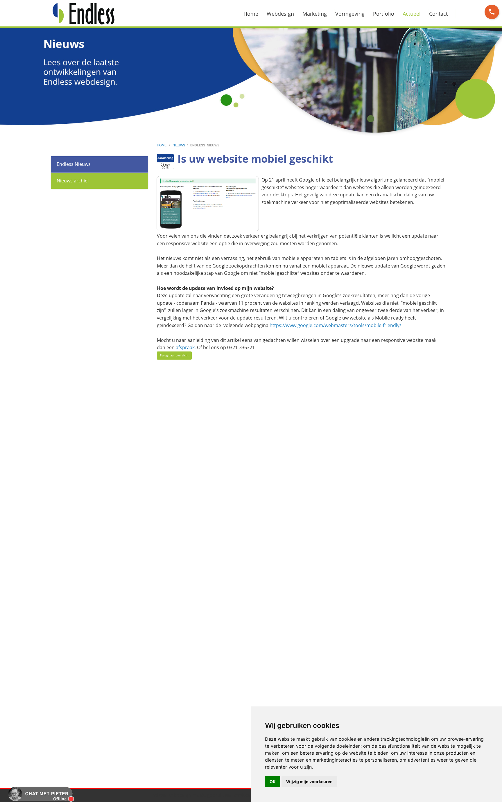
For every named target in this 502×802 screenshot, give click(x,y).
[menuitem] (254, 13)
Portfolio (383, 13)
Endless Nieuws (74, 164)
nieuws (179, 145)
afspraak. (186, 347)
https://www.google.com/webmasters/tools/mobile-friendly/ (335, 325)
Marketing (314, 13)
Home (250, 13)
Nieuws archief (73, 180)
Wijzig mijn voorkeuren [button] (309, 781)
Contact (438, 13)
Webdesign (280, 13)
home (162, 145)
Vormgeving (350, 13)
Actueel (412, 13)
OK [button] (273, 781)
